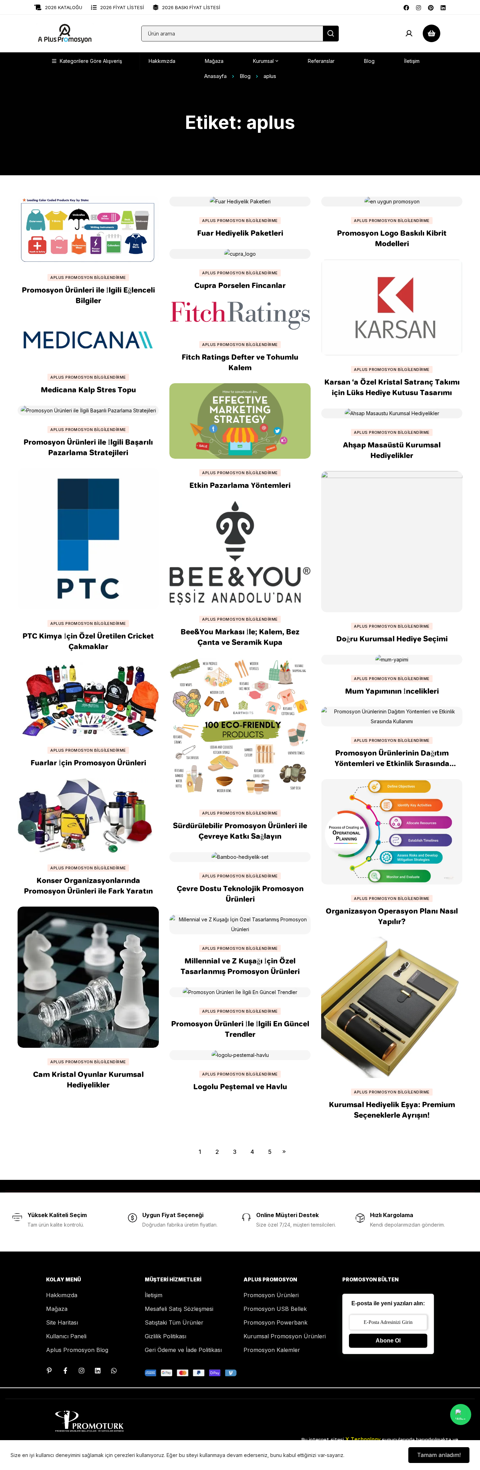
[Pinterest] (430, 7)
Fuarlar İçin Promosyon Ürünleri (88, 762)
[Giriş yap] (409, 33)
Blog (245, 76)
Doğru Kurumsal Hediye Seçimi (392, 638)
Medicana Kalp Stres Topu (88, 389)
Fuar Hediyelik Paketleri (240, 233)
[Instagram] (418, 7)
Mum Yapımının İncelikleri (392, 691)
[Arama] (331, 33)
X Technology (363, 1439)
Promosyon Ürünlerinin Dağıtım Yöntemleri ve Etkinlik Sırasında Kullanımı (392, 763)
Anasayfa (215, 76)
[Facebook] (406, 7)
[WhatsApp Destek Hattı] (114, 1370)
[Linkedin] (443, 7)
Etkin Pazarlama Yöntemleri (240, 485)
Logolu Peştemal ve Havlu (240, 1086)
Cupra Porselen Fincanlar (240, 285)
